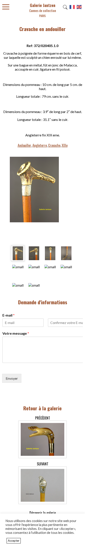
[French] (72, 8)
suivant (42, 463)
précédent (42, 418)
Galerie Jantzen (42, 10)
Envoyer (12, 378)
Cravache (54, 145)
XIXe (65, 145)
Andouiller (24, 145)
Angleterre (39, 145)
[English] (79, 8)
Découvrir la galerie (42, 512)
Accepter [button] (13, 540)
